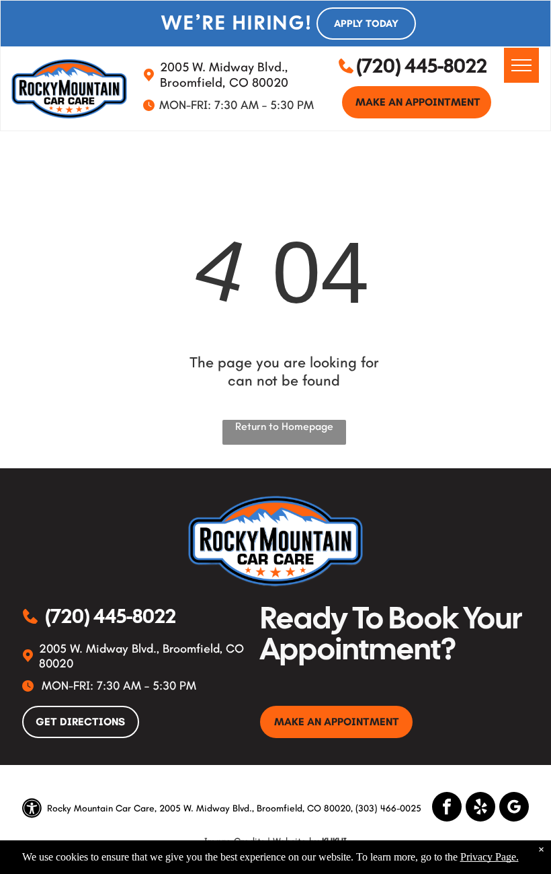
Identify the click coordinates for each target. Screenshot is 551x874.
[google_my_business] (514, 808)
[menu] (521, 65)
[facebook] (447, 808)
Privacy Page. (489, 857)
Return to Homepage (284, 426)
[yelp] (480, 808)
